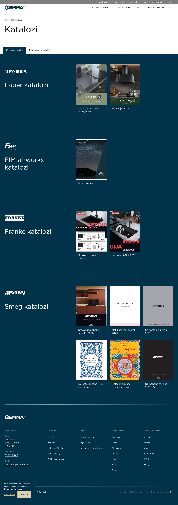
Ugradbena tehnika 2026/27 (156, 385)
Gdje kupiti (120, 2)
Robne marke (155, 7)
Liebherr (116, 459)
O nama (144, 2)
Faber (114, 443)
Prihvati (24, 494)
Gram (146, 448)
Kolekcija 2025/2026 (124, 255)
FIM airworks (118, 448)
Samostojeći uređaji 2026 (156, 331)
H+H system (149, 454)
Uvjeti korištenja (55, 448)
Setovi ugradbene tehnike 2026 (88, 331)
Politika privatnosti (56, 459)
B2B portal (157, 2)
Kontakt (51, 443)
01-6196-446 (11, 455)
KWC (146, 459)
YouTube (41, 492)
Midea (114, 465)
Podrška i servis (101, 2)
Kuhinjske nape (87, 183)
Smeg (114, 470)
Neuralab (169, 492)
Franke (115, 454)
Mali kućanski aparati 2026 (124, 331)
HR (167, 2)
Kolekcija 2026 (120, 108)
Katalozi (133, 2)
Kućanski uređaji (101, 7)
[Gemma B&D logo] (16, 7)
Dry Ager (116, 437)
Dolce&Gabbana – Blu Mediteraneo (90, 385)
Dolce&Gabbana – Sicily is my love (122, 385)
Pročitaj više (9, 494)
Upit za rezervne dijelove (91, 448)
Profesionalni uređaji (128, 7)
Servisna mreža (87, 437)
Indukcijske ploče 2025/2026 (88, 110)
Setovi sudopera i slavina (88, 257)
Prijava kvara (85, 443)
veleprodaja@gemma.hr (17, 464)
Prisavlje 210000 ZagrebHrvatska (12, 442)
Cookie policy (54, 454)
